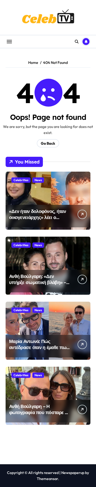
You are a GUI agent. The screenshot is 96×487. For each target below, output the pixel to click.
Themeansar (47, 478)
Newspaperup (72, 472)
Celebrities (21, 180)
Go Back (48, 143)
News (38, 180)
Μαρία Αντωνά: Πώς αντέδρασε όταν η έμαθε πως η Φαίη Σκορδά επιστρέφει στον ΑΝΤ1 (39, 350)
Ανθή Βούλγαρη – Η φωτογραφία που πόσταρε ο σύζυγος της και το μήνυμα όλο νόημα (38, 415)
